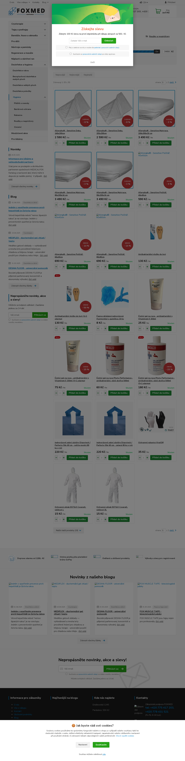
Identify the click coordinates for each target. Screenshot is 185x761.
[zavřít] (128, 8)
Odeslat (108, 40)
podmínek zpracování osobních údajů (106, 48)
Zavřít (92, 62)
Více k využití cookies (125, 736)
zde (104, 754)
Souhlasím (101, 744)
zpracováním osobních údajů (92, 54)
